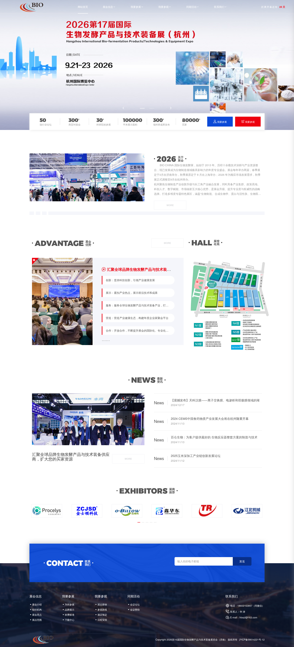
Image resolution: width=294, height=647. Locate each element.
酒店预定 (101, 614)
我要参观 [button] (164, 7)
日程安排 (101, 619)
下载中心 (68, 619)
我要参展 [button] (137, 7)
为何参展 (68, 604)
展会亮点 (36, 614)
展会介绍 (36, 604)
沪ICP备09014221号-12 (252, 639)
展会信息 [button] (109, 7)
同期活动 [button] (192, 7)
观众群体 (101, 604)
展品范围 (36, 619)
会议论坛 (134, 604)
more (170, 205)
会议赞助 (134, 609)
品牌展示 (68, 609)
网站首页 (83, 7)
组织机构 (36, 609)
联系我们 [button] (220, 7)
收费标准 (68, 614)
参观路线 (101, 609)
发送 (242, 561)
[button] (170, 108)
